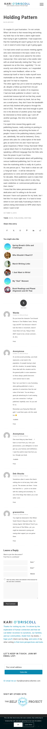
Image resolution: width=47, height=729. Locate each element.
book (11, 218)
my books (35, 636)
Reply (14, 341)
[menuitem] (40, 4)
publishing (19, 218)
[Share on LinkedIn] (33, 230)
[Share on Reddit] (40, 230)
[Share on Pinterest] (27, 230)
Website (32, 573)
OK (18, 724)
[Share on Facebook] (7, 230)
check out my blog (20, 639)
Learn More (28, 724)
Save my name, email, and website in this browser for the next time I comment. (22, 580)
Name (32, 562)
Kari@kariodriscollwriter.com (28, 681)
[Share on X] (13, 230)
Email (32, 568)
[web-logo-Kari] (19, 4)
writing (27, 218)
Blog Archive (8, 22)
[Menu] (40, 4)
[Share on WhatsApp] (20, 230)
